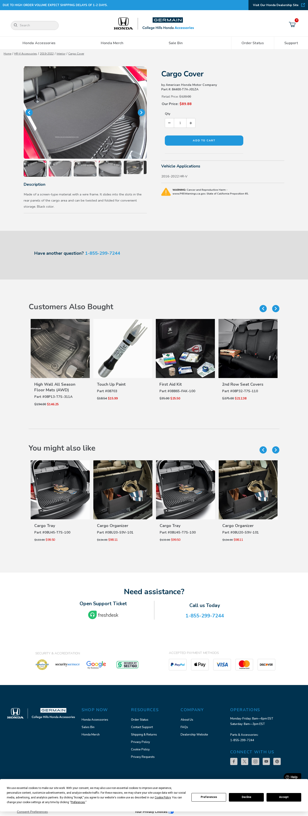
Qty (167, 114)
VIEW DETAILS (60, 378)
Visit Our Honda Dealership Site (276, 5)
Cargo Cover (76, 53)
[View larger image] (85, 112)
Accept (284, 797)
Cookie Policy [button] (163, 797)
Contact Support (142, 727)
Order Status (139, 720)
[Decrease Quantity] (169, 123)
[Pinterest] (277, 761)
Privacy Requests (143, 757)
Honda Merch (91, 735)
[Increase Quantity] (190, 123)
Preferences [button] (78, 802)
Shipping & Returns (144, 735)
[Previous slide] (263, 308)
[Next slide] (275, 308)
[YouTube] (266, 761)
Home (7, 53)
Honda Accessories (95, 720)
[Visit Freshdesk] (103, 615)
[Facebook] (233, 761)
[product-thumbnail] (60, 348)
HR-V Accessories (25, 53)
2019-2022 (47, 53)
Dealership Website (194, 735)
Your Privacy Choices (151, 811)
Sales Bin (88, 727)
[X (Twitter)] (244, 761)
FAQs (184, 727)
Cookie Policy (140, 749)
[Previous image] (29, 112)
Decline (246, 797)
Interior (61, 53)
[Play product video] (135, 167)
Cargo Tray (127, 525)
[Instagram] (255, 761)
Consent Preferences (32, 811)
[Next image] (141, 112)
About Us (187, 720)
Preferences (209, 797)
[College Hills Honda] (154, 23)
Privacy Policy (140, 742)
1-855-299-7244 (102, 253)
